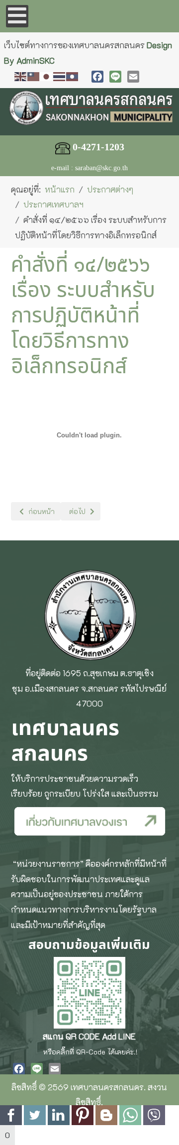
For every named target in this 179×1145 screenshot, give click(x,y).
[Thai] (59, 75)
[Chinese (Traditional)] (33, 75)
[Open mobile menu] (17, 16)
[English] (20, 75)
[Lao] (72, 75)
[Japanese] (46, 75)
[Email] (133, 77)
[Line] (115, 77)
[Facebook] (97, 77)
